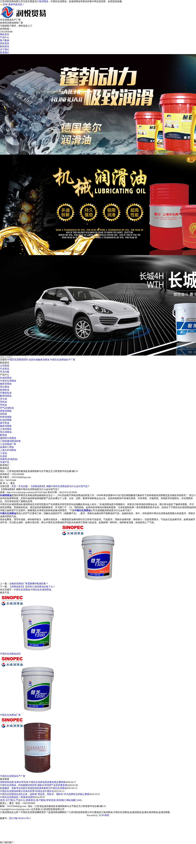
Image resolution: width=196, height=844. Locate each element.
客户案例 (40, 800)
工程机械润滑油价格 (10, 441)
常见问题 (4, 371)
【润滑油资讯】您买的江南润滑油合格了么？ (32, 586)
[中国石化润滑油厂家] (37, 713)
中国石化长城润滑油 (40, 589)
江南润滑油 (42, 1)
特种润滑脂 (5, 417)
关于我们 (10, 800)
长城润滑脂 (5, 420)
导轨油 (3, 402)
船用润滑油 (5, 396)
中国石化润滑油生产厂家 (62, 359)
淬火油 (3, 399)
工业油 (3, 453)
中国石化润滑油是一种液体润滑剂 (17, 797)
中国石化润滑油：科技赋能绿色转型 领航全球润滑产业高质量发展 (33, 785)
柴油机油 (4, 390)
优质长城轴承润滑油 (39, 359)
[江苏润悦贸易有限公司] (23, 16)
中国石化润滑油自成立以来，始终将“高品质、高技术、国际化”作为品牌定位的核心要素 (44, 794)
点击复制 (35, 809)
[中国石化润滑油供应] (37, 651)
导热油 (3, 405)
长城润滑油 (5, 377)
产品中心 (20, 800)
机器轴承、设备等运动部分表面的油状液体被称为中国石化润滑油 (33, 788)
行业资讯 (4, 368)
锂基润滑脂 (5, 411)
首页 (13, 486)
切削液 (3, 414)
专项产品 (4, 462)
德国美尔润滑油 (8, 438)
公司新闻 (4, 365)
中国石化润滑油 (8, 381)
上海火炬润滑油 (8, 450)
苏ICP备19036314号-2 (20, 818)
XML (79, 800)
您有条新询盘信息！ (14, 4)
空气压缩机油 (7, 408)
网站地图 (70, 800)
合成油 (3, 456)
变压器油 (4, 387)
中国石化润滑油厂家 (10, 715)
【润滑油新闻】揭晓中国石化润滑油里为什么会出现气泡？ (60, 486)
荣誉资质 (51, 800)
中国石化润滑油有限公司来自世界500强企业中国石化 (27, 791)
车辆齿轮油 (5, 393)
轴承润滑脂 (5, 426)
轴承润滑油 (5, 384)
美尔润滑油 (5, 432)
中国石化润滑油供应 (17, 359)
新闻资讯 (30, 800)
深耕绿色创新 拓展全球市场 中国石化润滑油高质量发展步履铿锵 (32, 782)
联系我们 (61, 800)
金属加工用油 (7, 447)
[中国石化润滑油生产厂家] (37, 774)
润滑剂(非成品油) (9, 459)
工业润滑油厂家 (8, 444)
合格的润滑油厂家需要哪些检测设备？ (28, 583)
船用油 (3, 435)
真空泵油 (4, 423)
